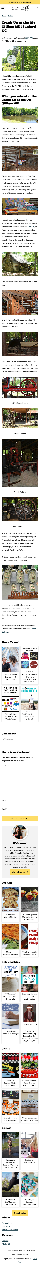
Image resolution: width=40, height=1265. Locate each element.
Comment (6, 765)
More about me (19, 872)
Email (4, 809)
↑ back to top (20, 1213)
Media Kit (6, 1244)
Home (4, 15)
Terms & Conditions (10, 1230)
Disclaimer (6, 1226)
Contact (5, 1240)
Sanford (31, 226)
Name (4, 800)
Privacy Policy (7, 1223)
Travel (10, 15)
